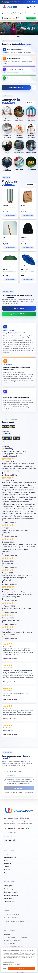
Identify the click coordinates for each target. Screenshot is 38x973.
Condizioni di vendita (11, 892)
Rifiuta (4, 968)
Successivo (14, 456)
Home (6, 854)
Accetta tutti (21, 968)
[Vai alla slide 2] (19, 36)
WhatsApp (32, 18)
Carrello (6, 866)
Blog (5, 873)
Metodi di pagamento (11, 895)
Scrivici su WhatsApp (20, 314)
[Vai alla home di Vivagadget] (10, 6)
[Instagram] (14, 840)
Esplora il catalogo (15, 87)
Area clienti (7, 870)
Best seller (7, 863)
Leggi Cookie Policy (8, 962)
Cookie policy (8, 889)
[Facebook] (10, 840)
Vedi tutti (30, 184)
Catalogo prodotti (10, 857)
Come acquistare (9, 901)
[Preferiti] (31, 7)
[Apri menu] (2, 13)
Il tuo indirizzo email (13, 771)
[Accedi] (34, 7)
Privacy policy (8, 885)
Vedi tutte (30, 103)
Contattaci (20, 308)
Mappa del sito (9, 898)
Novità (6, 860)
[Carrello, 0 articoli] (28, 7)
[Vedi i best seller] (34, 87)
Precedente (6, 456)
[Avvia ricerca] (34, 13)
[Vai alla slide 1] (18, 36)
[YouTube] (5, 840)
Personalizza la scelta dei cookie (11, 964)
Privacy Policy (19, 783)
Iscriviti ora (18, 788)
